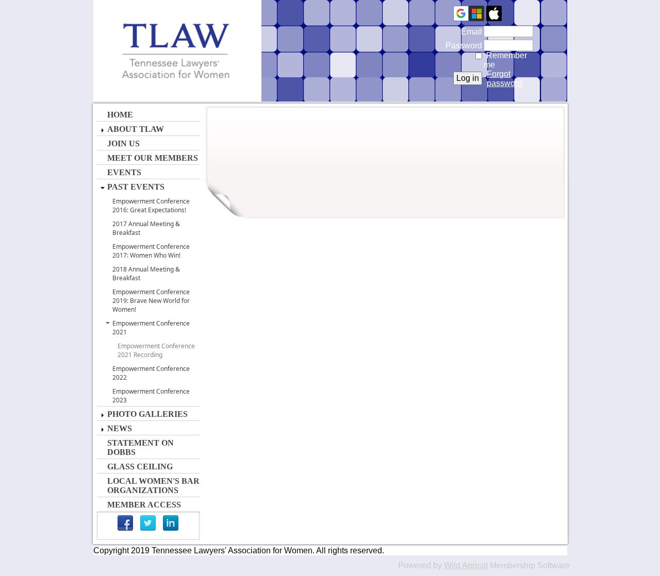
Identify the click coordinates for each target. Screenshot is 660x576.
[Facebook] (125, 523)
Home (120, 114)
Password (461, 45)
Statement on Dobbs (140, 447)
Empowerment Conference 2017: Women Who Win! (151, 251)
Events (124, 172)
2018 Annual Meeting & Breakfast (146, 273)
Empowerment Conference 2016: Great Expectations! (151, 205)
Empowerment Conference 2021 (151, 327)
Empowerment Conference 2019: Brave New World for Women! (151, 300)
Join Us (123, 143)
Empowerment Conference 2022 (151, 373)
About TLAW (135, 129)
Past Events (135, 186)
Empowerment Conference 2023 (151, 395)
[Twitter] (148, 523)
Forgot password (504, 79)
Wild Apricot (466, 565)
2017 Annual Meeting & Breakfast (146, 228)
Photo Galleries (147, 414)
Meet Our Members (152, 158)
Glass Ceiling (140, 466)
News (119, 428)
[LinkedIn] (170, 523)
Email (469, 31)
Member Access (144, 504)
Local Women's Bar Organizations (153, 486)
